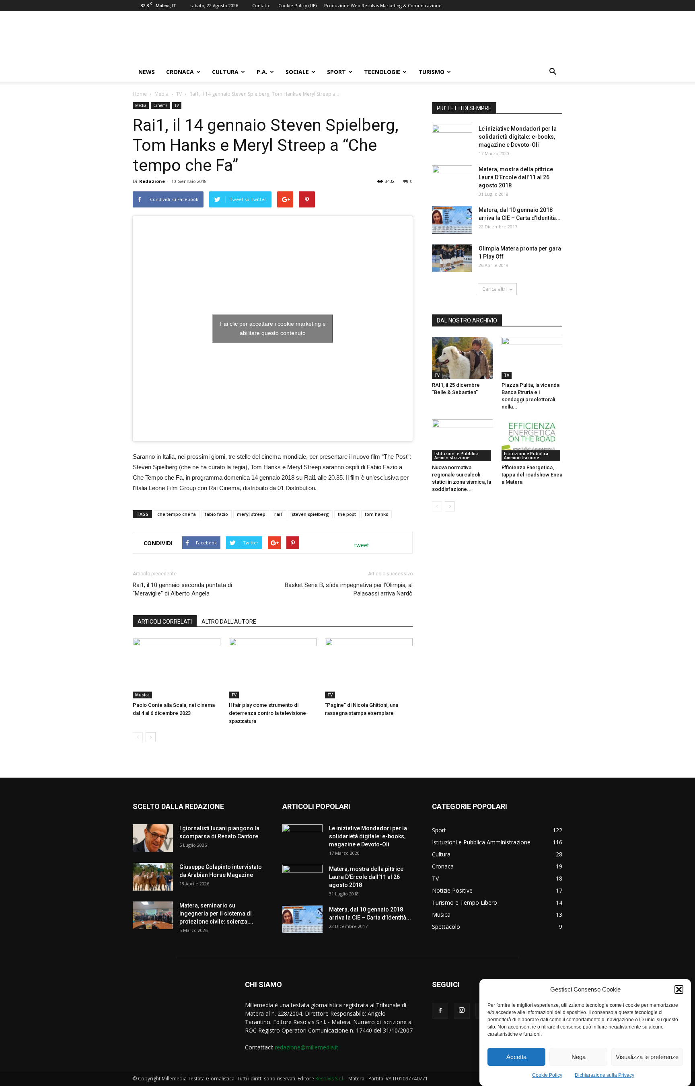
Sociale (297, 72)
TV (179, 93)
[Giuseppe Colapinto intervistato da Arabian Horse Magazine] (153, 877)
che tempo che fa (176, 514)
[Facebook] (440, 1011)
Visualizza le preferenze (647, 1056)
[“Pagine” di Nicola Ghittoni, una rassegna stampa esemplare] (369, 668)
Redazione (152, 181)
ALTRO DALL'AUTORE (229, 621)
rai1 (278, 514)
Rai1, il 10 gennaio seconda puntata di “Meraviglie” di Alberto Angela (182, 589)
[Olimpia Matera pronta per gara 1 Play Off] (452, 258)
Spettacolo (446, 926)
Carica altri (494, 288)
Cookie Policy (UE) (297, 5)
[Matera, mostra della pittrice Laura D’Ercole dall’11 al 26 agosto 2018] (452, 179)
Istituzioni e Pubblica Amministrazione (456, 455)
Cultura (225, 72)
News (146, 72)
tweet (361, 545)
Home (140, 93)
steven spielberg (310, 514)
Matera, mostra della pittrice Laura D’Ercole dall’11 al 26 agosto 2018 (516, 177)
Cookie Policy (547, 1075)
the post (347, 514)
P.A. (262, 72)
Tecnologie (382, 72)
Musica (142, 695)
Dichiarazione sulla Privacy (604, 1075)
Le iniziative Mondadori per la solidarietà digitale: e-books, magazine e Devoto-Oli (518, 136)
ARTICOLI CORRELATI (165, 621)
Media (161, 93)
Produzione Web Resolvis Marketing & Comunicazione (383, 5)
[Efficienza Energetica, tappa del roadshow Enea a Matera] (532, 440)
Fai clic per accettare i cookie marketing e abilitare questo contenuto (273, 328)
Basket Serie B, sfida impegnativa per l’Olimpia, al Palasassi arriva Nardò (349, 589)
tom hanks (376, 514)
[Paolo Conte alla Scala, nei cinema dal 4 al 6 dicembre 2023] (176, 668)
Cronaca (180, 72)
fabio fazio (216, 514)
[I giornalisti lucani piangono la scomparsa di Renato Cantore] (153, 838)
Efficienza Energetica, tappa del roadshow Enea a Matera (532, 474)
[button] (679, 989)
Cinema (160, 105)
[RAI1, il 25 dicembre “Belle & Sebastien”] (462, 358)
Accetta (516, 1056)
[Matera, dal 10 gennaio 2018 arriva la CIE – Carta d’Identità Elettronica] (452, 220)
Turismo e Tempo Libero (464, 902)
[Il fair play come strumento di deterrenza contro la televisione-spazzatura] (273, 668)
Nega (579, 1056)
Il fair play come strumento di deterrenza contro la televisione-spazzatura (268, 713)
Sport (336, 72)
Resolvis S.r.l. (329, 1078)
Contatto (261, 5)
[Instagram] (462, 1011)
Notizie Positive (452, 890)
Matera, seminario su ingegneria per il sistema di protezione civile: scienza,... (216, 913)
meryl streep (251, 514)
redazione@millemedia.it (306, 1047)
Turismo (431, 72)
